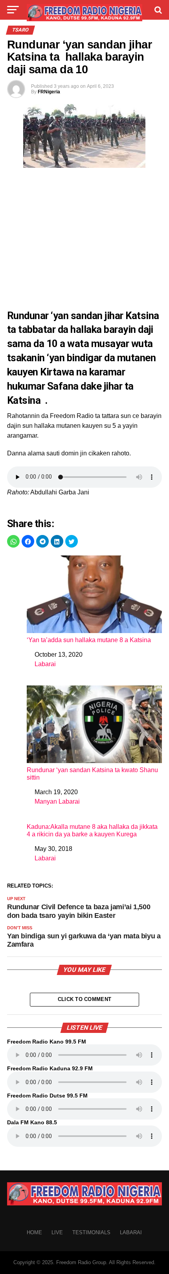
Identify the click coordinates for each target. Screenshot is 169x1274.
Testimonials (91, 1232)
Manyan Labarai (57, 801)
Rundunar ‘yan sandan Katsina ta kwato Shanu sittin (92, 774)
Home (34, 1232)
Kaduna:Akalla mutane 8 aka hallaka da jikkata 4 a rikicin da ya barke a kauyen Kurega (92, 830)
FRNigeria (49, 92)
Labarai (45, 664)
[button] (13, 541)
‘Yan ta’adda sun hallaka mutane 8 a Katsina (89, 640)
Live (57, 1232)
